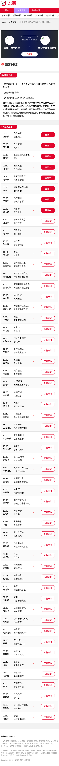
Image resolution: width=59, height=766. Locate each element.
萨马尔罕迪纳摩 (21, 705)
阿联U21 (7, 643)
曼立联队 (18, 370)
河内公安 (18, 565)
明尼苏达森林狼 (21, 187)
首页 (7, 10)
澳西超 (6, 492)
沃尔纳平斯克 (20, 608)
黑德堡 (17, 360)
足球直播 (21, 10)
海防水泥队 (19, 579)
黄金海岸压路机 (21, 467)
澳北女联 (7, 309)
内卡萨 (17, 209)
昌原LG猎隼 (19, 457)
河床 (16, 158)
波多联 (6, 136)
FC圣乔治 (18, 381)
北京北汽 (18, 536)
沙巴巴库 (18, 694)
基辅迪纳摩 (19, 676)
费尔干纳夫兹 (20, 600)
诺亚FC (17, 651)
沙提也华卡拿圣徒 (22, 503)
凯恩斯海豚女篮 (21, 309)
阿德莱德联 (19, 406)
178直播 (12, 737)
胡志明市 (18, 575)
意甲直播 (28, 15)
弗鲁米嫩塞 (19, 180)
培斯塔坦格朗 (20, 320)
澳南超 (6, 481)
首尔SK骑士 (19, 460)
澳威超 (6, 374)
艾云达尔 (18, 395)
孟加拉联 (7, 428)
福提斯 (17, 446)
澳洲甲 (6, 406)
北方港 (17, 514)
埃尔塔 (17, 662)
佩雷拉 (17, 147)
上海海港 (18, 521)
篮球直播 (36, 10)
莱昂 (16, 252)
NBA (5, 190)
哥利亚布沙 (19, 683)
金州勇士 (18, 191)
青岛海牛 (18, 525)
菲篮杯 (6, 352)
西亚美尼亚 (19, 543)
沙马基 (17, 697)
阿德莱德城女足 (21, 273)
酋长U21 (17, 640)
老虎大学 (18, 212)
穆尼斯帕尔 (19, 245)
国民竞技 (18, 165)
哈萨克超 (7, 632)
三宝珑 (17, 327)
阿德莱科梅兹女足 (22, 288)
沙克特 (17, 342)
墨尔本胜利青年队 (22, 417)
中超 (5, 525)
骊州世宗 (18, 295)
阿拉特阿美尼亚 (21, 546)
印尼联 (6, 503)
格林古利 (18, 392)
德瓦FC (17, 316)
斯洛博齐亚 (19, 687)
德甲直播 (39, 15)
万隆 (16, 554)
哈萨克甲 (7, 341)
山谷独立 (18, 223)
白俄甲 (6, 611)
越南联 (6, 568)
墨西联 (6, 212)
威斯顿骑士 (19, 493)
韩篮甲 (6, 460)
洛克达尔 (18, 374)
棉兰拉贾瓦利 (20, 500)
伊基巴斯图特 (20, 338)
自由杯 (6, 158)
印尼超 (6, 320)
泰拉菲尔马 (19, 349)
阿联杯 (6, 719)
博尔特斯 (18, 511)
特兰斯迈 (18, 611)
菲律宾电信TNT (21, 352)
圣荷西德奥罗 (20, 176)
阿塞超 (6, 697)
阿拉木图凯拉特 (21, 633)
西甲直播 (6, 15)
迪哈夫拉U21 (19, 644)
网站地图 (26, 760)
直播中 (48, 135)
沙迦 (16, 715)
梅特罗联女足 (20, 266)
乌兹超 (6, 600)
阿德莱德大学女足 (22, 284)
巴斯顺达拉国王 (21, 428)
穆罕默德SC (19, 449)
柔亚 (16, 586)
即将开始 (48, 221)
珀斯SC (17, 489)
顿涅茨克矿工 (20, 590)
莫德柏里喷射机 (21, 482)
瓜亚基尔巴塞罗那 (22, 155)
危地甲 (6, 244)
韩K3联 (6, 298)
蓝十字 (17, 255)
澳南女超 (7, 266)
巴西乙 (6, 201)
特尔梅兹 (18, 708)
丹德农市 (18, 414)
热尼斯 (17, 629)
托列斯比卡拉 (20, 478)
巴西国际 (18, 169)
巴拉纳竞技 (19, 198)
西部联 (17, 403)
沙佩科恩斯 (19, 201)
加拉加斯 (18, 234)
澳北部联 (7, 471)
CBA (5, 535)
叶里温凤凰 (19, 654)
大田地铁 (18, 298)
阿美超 (6, 546)
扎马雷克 (18, 622)
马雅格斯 (18, 133)
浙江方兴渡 (19, 532)
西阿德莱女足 (20, 263)
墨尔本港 (18, 363)
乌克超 (6, 589)
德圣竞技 (18, 137)
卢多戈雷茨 (19, 665)
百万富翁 (18, 144)
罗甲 (5, 686)
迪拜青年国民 (20, 719)
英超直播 (17, 15)
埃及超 (6, 622)
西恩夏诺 (18, 230)
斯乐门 (17, 331)
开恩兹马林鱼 (20, 471)
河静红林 (18, 568)
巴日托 (17, 557)
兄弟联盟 (18, 424)
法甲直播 (50, 15)
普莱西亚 (18, 672)
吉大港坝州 (19, 435)
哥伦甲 (6, 147)
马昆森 (17, 241)
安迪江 (17, 597)
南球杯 (6, 180)
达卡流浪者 (19, 439)
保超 (17, 92)
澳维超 (6, 363)
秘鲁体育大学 (20, 219)
